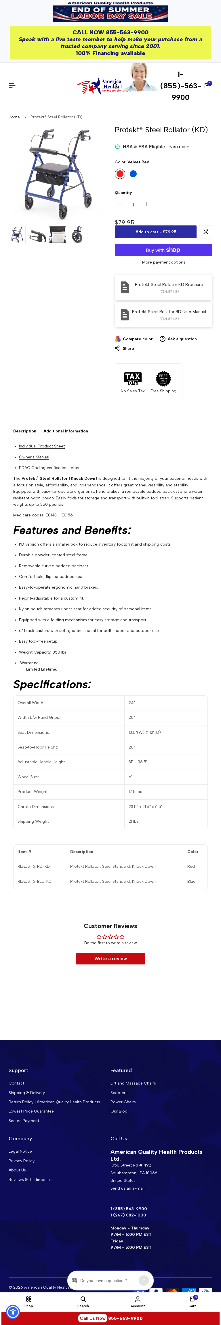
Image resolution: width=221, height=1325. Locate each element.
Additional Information (65, 431)
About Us (17, 1170)
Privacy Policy (22, 1160)
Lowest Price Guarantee (31, 1111)
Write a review (110, 958)
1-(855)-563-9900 (180, 86)
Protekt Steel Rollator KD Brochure (169, 284)
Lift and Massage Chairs (133, 1083)
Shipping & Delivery (27, 1092)
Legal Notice (20, 1151)
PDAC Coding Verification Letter (49, 467)
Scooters (118, 1092)
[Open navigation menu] (14, 86)
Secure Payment (24, 1120)
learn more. (178, 146)
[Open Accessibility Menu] (13, 1312)
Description (24, 431)
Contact (16, 1083)
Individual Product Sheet (42, 446)
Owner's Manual (34, 457)
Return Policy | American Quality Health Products (54, 1102)
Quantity (123, 192)
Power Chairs (123, 1102)
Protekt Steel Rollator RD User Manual (169, 311)
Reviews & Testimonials (31, 1179)
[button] (205, 231)
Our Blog (118, 1111)
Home (14, 117)
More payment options (163, 262)
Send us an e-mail (127, 1188)
